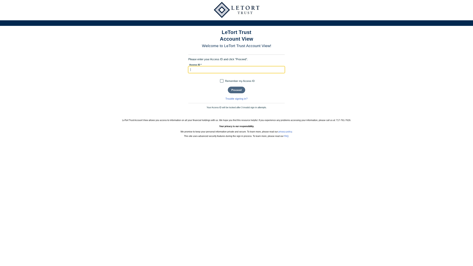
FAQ (286, 136)
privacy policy (285, 131)
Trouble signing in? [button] (236, 98)
